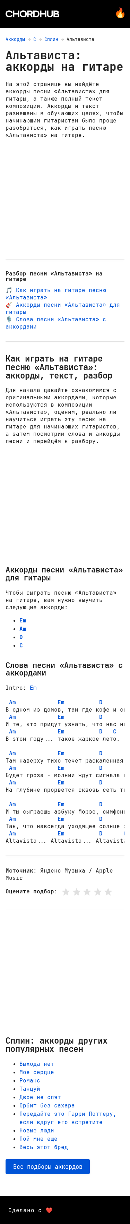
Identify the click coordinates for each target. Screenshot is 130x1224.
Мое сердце (36, 1072)
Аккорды (15, 39)
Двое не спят (40, 1097)
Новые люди (36, 1130)
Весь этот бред (43, 1147)
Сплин (51, 39)
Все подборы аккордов (48, 1167)
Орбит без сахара (47, 1105)
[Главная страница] (32, 13)
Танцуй (29, 1089)
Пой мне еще (38, 1138)
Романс (29, 1080)
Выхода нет (36, 1064)
